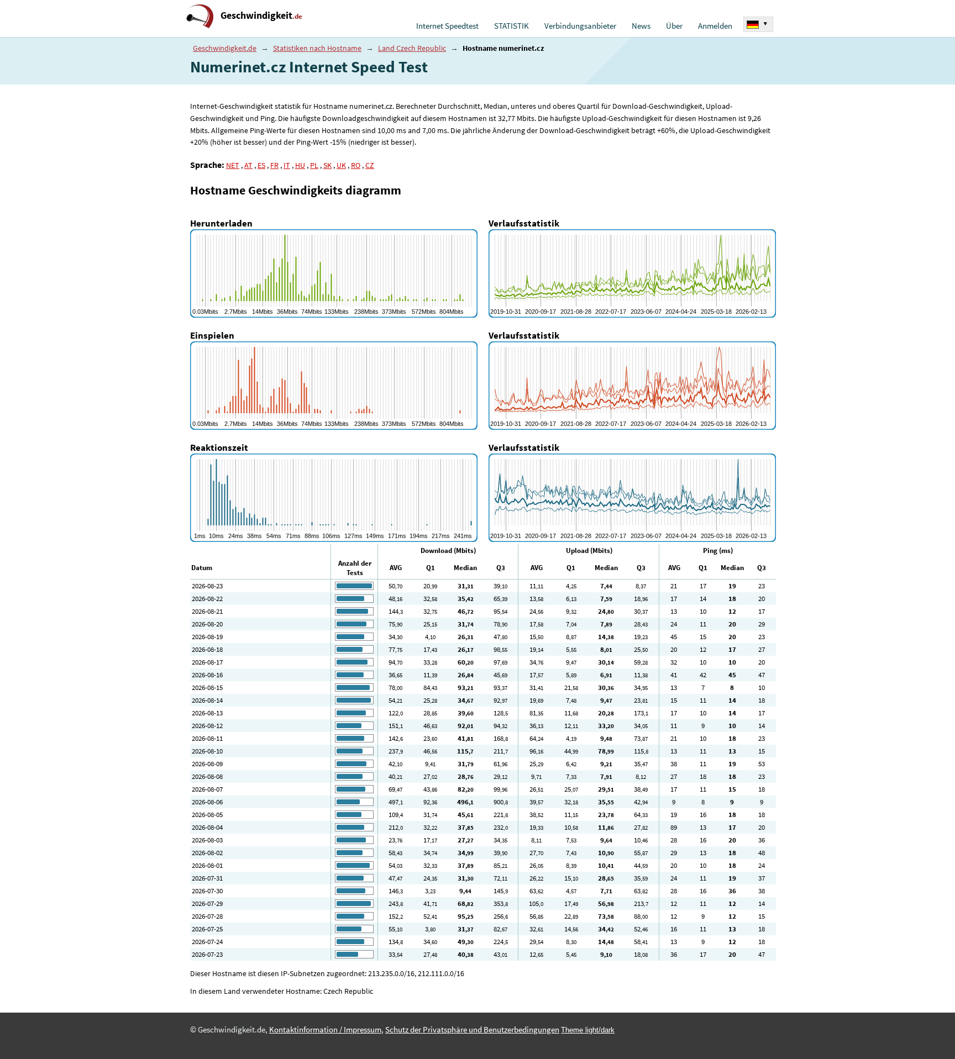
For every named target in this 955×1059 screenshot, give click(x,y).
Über (674, 26)
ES (261, 165)
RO (355, 165)
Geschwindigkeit (261, 15)
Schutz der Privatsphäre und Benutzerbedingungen (472, 1030)
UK (341, 165)
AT (248, 165)
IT (287, 165)
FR (274, 165)
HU (300, 165)
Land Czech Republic (412, 48)
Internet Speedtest (447, 26)
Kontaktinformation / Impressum (325, 1030)
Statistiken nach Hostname (317, 48)
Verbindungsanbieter (580, 26)
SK (327, 165)
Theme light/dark (588, 1030)
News (641, 26)
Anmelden (715, 26)
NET (232, 165)
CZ (369, 165)
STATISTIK (511, 26)
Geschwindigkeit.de (224, 48)
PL (314, 165)
